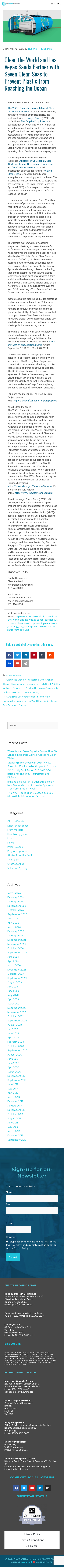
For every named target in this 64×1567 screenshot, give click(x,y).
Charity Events (15, 821)
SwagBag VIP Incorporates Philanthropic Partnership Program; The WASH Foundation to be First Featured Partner (30, 701)
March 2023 (14, 1003)
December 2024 (16, 939)
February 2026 (15, 897)
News (10, 842)
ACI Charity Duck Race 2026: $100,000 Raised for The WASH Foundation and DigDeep (29, 774)
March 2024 (14, 965)
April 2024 (13, 961)
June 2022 (13, 1033)
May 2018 (12, 1126)
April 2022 (13, 1037)
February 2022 (15, 1041)
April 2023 (13, 999)
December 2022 (16, 1007)
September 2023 (17, 978)
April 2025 (13, 922)
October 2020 (15, 1046)
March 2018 (13, 1131)
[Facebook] (16, 1488)
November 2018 (16, 1109)
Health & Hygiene (17, 834)
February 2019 (15, 1101)
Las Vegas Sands (32, 118)
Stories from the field (19, 855)
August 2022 (14, 1024)
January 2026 (15, 901)
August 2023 (14, 982)
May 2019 (12, 1088)
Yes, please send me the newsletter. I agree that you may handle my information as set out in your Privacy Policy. (31, 1245)
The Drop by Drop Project (34, 121)
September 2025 (17, 914)
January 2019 (14, 1105)
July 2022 (12, 1029)
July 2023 (12, 986)
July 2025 (12, 918)
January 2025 (15, 935)
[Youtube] (32, 1488)
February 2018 (15, 1135)
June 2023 (13, 990)
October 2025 (15, 909)
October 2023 (15, 973)
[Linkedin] (40, 1488)
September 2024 (17, 952)
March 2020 (14, 1071)
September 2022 (17, 1020)
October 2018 (15, 1114)
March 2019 (13, 1097)
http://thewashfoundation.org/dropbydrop (35, 400)
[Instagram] (48, 1488)
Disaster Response (18, 825)
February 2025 (15, 931)
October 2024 (15, 948)
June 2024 (13, 956)
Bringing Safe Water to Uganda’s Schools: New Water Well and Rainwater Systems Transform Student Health (30, 785)
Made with (27, 1562)
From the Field (15, 829)
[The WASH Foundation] (11, 3)
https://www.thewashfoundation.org (34, 493)
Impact (11, 838)
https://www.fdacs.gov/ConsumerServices (30, 486)
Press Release (13, 675)
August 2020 (14, 1054)
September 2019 (16, 1080)
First (8, 1204)
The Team (13, 859)
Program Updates (17, 851)
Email (10, 1223)
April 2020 (13, 1067)
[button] (9, 655)
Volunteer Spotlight (18, 868)
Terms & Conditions (32, 1540)
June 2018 (12, 1122)
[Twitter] (24, 1488)
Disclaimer (32, 1546)
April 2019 (12, 1092)
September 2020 (17, 1050)
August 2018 (14, 1118)
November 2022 (16, 1012)
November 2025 (16, 905)
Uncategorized (16, 863)
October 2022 (15, 1016)
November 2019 (16, 1075)
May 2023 (13, 995)
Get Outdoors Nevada (23, 167)
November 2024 (16, 944)
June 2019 (12, 1084)
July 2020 (12, 1058)
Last (8, 1216)
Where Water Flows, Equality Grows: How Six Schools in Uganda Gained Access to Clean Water (32, 755)
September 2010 (16, 1139)
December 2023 (16, 969)
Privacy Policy (32, 1534)
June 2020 (13, 1063)
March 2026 (14, 893)
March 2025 (14, 927)
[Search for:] (32, 725)
